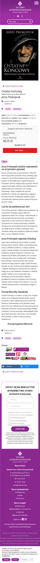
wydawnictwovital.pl (23, 524)
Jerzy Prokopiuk (11, 97)
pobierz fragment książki (14, 86)
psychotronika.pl (14, 527)
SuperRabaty (17, 109)
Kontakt (20, 495)
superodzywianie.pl (25, 527)
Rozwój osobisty (9, 101)
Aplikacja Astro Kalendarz (20, 515)
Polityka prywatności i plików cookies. (23, 443)
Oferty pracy (20, 498)
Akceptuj (6, 559)
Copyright (19, 535)
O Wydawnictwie (20, 492)
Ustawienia (24, 559)
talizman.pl (32, 524)
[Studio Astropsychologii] (20, 7)
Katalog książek (20, 506)
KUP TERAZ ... (20, 150)
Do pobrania (20, 512)
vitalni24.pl (14, 524)
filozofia (8, 109)
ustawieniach (6, 556)
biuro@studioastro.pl (20, 485)
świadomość (8, 104)
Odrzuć (15, 559)
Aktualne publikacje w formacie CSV (20, 509)
